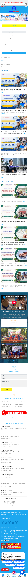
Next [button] (26, 16)
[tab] (14, 321)
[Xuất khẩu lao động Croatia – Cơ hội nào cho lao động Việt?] (14, 101)
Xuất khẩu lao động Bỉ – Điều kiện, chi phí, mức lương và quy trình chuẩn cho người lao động (13, 154)
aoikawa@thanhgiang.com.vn (13, 538)
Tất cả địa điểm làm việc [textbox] (8, 35)
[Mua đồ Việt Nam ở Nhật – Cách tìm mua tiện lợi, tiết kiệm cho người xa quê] (14, 276)
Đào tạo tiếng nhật (19, 404)
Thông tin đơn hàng (5, 401)
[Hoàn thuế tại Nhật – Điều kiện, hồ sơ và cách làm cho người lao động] (14, 233)
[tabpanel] (14, 344)
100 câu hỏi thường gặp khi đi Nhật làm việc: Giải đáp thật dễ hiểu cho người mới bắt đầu (13, 175)
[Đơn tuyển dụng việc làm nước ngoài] (14, 17)
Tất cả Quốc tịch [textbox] (6, 47)
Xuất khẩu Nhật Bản (5, 64)
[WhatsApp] (18, 1)
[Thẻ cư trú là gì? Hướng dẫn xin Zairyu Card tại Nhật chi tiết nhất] (14, 191)
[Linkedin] (16, 1)
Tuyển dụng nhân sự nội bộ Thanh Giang (14, 2)
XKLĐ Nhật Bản (18, 406)
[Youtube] (14, 1)
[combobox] (14, 29)
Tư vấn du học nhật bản (6, 404)
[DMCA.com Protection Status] (5, 540)
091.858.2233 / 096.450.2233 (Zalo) (17, 536)
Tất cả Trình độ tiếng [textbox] (7, 50)
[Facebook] (10, 1)
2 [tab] (14, 360)
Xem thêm (3, 113)
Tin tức (2, 66)
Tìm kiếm (14, 52)
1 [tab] (13, 360)
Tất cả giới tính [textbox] (6, 41)
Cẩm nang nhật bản (5, 406)
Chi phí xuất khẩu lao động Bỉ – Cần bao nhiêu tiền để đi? (13, 131)
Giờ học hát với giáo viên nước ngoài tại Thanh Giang (12, 311)
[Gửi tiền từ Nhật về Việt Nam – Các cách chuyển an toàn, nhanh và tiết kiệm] (14, 255)
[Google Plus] (12, 1)
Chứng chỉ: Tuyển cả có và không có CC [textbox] (11, 44)
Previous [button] (2, 16)
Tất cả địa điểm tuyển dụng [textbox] (8, 38)
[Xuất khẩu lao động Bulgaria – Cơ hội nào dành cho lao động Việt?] (14, 80)
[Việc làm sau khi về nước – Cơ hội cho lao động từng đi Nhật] (14, 212)
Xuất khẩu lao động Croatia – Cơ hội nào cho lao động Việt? (14, 110)
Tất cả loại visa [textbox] (6, 29)
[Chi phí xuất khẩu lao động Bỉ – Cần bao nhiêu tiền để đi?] (14, 123)
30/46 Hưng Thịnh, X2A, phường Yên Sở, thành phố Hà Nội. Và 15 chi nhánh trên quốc (15, 532)
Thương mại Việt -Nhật (20, 401)
